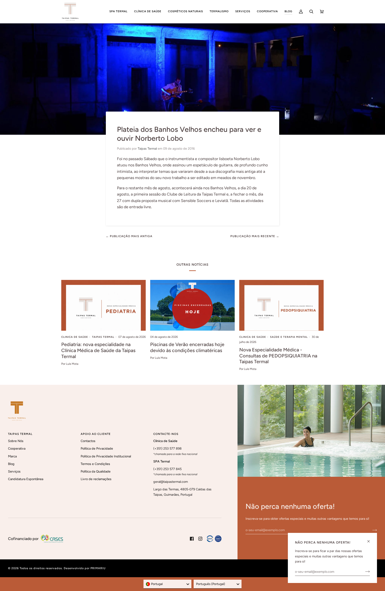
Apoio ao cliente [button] (96, 434)
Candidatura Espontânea (25, 479)
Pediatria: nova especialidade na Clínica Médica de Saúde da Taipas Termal (98, 350)
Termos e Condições (95, 464)
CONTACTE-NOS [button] (165, 434)
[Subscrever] (371, 530)
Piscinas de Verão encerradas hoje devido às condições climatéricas (187, 347)
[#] (214, 538)
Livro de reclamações (96, 479)
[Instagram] (200, 539)
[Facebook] (192, 539)
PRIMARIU (98, 568)
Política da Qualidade (96, 471)
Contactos (88, 441)
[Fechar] (370, 539)
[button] (118, 11)
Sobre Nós (15, 441)
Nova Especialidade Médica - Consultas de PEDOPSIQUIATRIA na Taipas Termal (278, 356)
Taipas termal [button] (20, 434)
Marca (12, 456)
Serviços (14, 471)
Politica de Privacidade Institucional (106, 456)
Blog (11, 464)
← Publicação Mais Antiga (129, 236)
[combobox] (167, 584)
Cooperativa (16, 448)
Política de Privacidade (97, 448)
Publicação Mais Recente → (254, 236)
